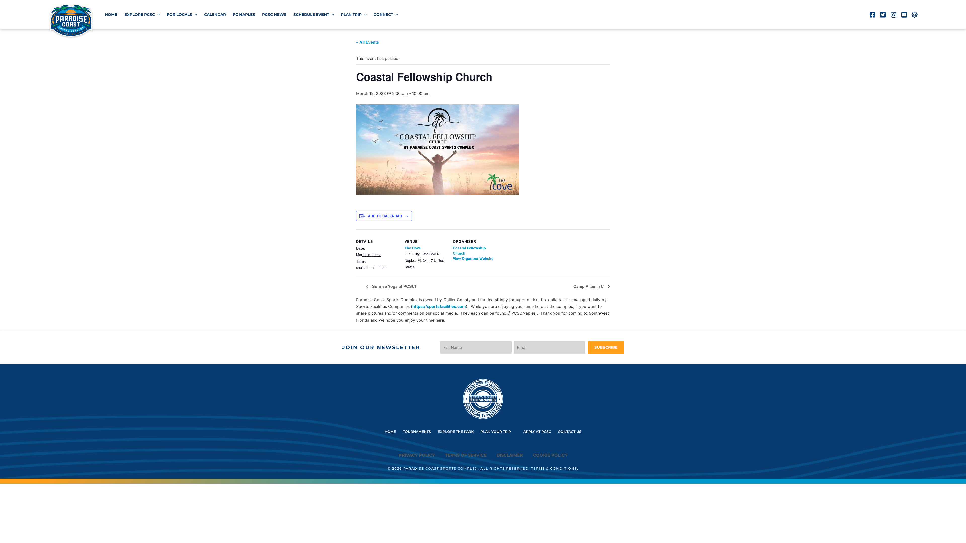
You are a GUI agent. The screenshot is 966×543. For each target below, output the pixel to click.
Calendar (215, 14)
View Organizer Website (473, 258)
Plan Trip (351, 14)
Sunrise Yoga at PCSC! (393, 286)
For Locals (179, 14)
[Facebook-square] (872, 15)
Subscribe (605, 347)
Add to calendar (385, 215)
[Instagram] (893, 15)
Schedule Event (311, 14)
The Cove (413, 247)
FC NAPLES (244, 14)
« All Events (367, 42)
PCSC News (274, 14)
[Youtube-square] (904, 15)
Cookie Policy (550, 455)
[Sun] (914, 15)
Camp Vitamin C (589, 286)
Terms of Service (466, 455)
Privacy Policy (417, 455)
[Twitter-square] (883, 15)
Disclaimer (510, 455)
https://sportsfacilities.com (439, 306)
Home (111, 14)
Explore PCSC (139, 14)
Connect (383, 14)
